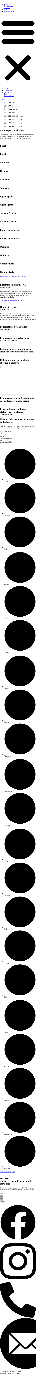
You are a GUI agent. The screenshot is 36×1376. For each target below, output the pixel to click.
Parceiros (7, 8)
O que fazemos (9, 6)
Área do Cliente (9, 11)
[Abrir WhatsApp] (31, 1371)
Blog (5, 9)
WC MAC (7, 4)
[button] (18, 50)
